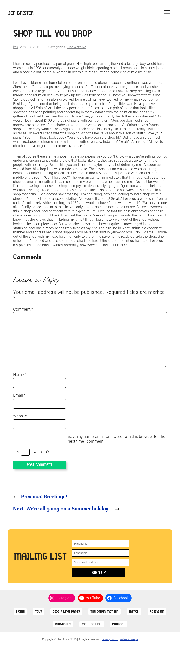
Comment (23, 309)
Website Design (129, 639)
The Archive (76, 47)
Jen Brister (21, 13)
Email (19, 395)
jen (15, 47)
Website (20, 416)
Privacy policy (110, 639)
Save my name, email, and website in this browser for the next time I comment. (116, 439)
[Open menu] (167, 13)
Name (19, 374)
